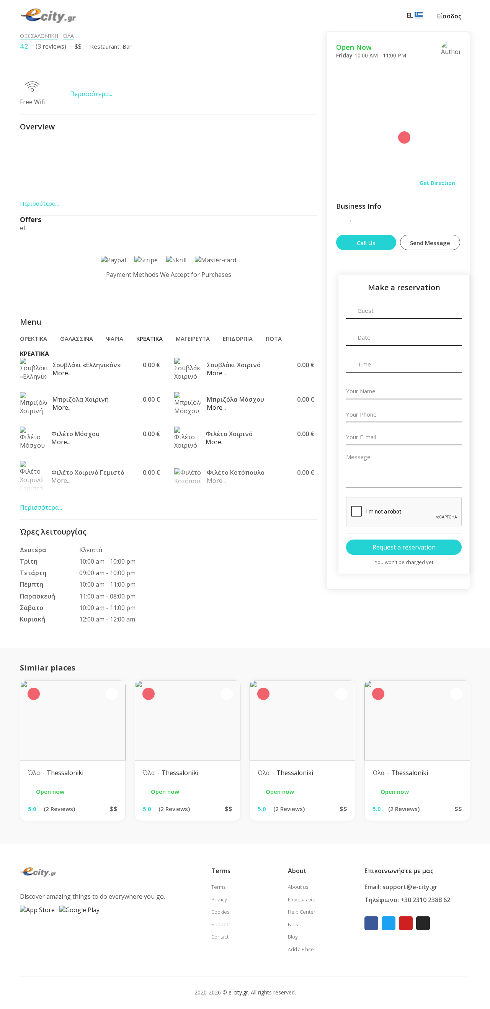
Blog (292, 936)
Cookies (220, 911)
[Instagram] (423, 923)
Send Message (430, 243)
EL (411, 15)
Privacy (219, 899)
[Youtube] (406, 923)
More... (62, 373)
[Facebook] (371, 923)
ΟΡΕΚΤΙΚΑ (33, 338)
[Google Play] (79, 909)
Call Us (366, 243)
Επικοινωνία (301, 899)
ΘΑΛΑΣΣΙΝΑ (76, 338)
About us (298, 886)
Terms (218, 886)
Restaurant (104, 46)
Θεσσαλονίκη (39, 35)
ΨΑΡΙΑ (114, 338)
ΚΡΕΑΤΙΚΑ (149, 338)
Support (220, 924)
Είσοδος (449, 16)
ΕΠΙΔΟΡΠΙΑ (238, 338)
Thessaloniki (65, 773)
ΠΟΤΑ (274, 338)
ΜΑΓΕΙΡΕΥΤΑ (193, 338)
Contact (220, 936)
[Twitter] (388, 923)
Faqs (293, 924)
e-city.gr (238, 992)
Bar (127, 46)
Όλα (68, 35)
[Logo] (49, 15)
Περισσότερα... (91, 94)
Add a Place (301, 949)
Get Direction (437, 182)
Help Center (301, 911)
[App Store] (37, 909)
